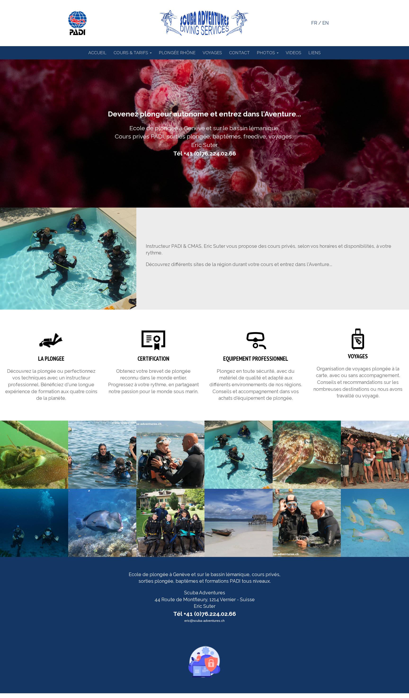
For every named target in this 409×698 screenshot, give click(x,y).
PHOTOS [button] (266, 52)
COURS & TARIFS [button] (131, 52)
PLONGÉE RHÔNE (177, 52)
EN (325, 23)
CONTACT (239, 52)
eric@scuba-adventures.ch (204, 620)
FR (314, 23)
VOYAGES (212, 52)
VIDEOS (293, 52)
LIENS (314, 52)
